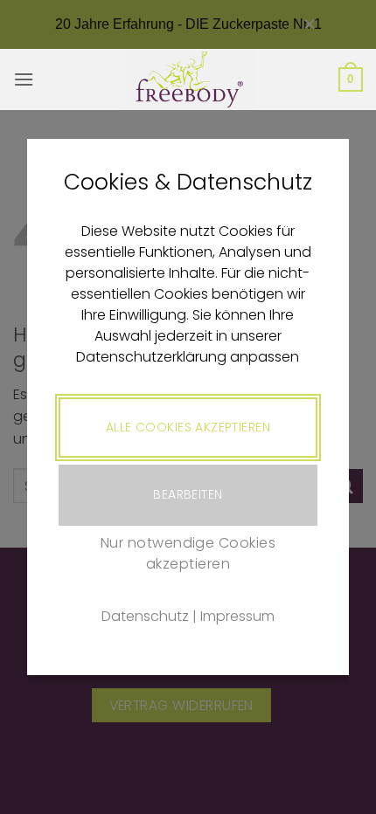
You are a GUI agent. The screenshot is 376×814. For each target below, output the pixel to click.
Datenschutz (145, 616)
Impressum (237, 616)
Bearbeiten (187, 494)
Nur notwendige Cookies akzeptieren (188, 553)
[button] (23, 79)
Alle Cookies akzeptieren (188, 427)
